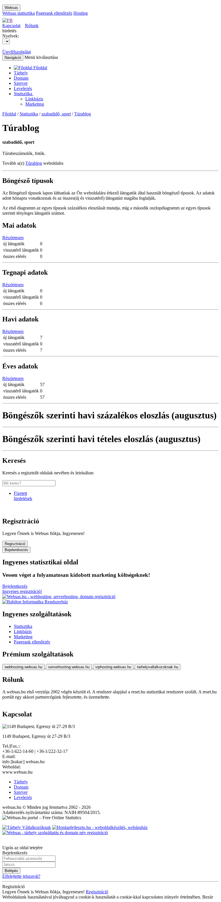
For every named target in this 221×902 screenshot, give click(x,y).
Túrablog (82, 113)
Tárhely (21, 72)
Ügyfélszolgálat (16, 51)
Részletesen (13, 237)
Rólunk (32, 25)
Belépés (11, 871)
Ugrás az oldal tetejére (22, 847)
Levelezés (23, 88)
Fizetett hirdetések (23, 496)
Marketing (34, 104)
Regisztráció (15, 544)
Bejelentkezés (16, 550)
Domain (21, 78)
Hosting (80, 13)
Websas (11, 7)
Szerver (21, 83)
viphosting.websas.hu (113, 667)
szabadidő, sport (56, 113)
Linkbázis (34, 98)
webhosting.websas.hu (23, 667)
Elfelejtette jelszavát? (21, 876)
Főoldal (9, 113)
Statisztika (23, 93)
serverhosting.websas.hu (68, 667)
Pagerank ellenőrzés (54, 13)
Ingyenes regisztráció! (22, 591)
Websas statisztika (18, 13)
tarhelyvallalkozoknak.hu (157, 667)
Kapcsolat (11, 25)
